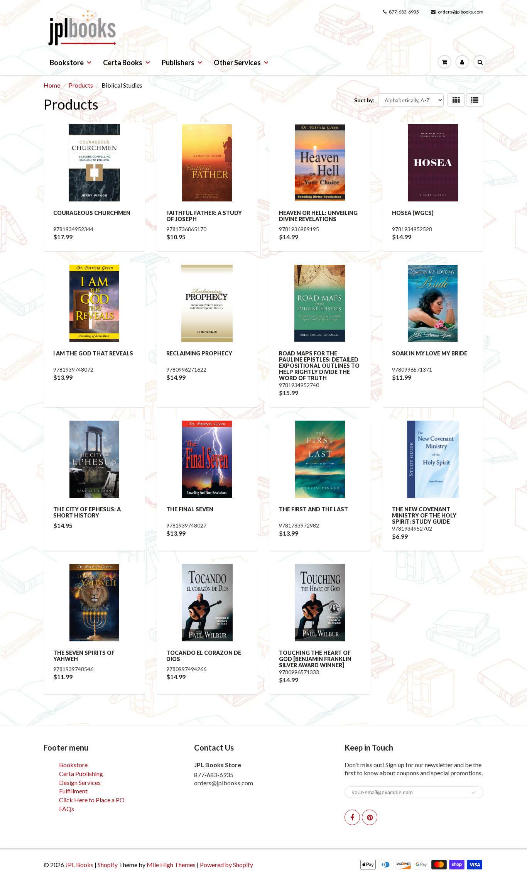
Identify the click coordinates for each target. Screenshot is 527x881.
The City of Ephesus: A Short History (87, 512)
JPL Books (79, 864)
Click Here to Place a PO (92, 799)
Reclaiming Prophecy (199, 353)
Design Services (80, 782)
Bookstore (67, 62)
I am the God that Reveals (93, 353)
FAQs (66, 808)
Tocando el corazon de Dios (203, 655)
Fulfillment (73, 791)
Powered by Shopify (226, 864)
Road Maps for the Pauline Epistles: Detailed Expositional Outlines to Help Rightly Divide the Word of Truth (319, 365)
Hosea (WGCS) (413, 213)
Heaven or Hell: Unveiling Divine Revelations (318, 216)
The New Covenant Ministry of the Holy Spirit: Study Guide (424, 515)
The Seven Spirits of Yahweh (84, 655)
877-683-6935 (404, 12)
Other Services (237, 62)
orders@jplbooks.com (460, 12)
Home (52, 85)
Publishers (178, 62)
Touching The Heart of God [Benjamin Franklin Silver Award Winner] (315, 658)
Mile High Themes (171, 864)
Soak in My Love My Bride (429, 353)
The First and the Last (313, 509)
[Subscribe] (473, 792)
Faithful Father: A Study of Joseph (204, 216)
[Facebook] (352, 817)
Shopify (108, 864)
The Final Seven (189, 509)
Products (81, 85)
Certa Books (122, 62)
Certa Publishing (81, 773)
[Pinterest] (369, 817)
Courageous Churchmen (91, 213)
